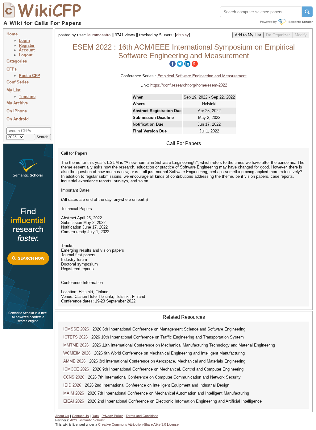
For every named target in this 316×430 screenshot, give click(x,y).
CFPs (11, 69)
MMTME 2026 (76, 345)
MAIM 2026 (73, 393)
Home (12, 34)
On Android (17, 119)
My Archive (17, 103)
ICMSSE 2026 (76, 329)
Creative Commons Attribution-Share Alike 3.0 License (138, 424)
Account (27, 50)
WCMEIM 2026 (76, 353)
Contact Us (80, 416)
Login (24, 40)
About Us (62, 416)
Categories (16, 61)
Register (27, 45)
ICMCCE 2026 (76, 369)
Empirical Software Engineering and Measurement (202, 76)
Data (95, 416)
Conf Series (17, 82)
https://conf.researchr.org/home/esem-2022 (188, 85)
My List (13, 90)
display (182, 35)
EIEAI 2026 (73, 401)
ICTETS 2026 (75, 337)
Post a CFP (29, 75)
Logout (25, 55)
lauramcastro (98, 35)
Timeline (27, 96)
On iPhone (16, 111)
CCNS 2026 (73, 377)
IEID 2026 (72, 385)
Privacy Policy (112, 416)
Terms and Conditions (142, 416)
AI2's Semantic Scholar (87, 420)
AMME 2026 (74, 361)
